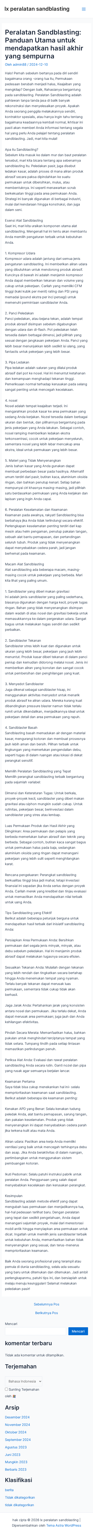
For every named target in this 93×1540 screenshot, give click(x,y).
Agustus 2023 (16, 1447)
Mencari (11, 1324)
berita (9, 1490)
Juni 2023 (12, 1455)
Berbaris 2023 (15, 1469)
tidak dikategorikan (19, 1505)
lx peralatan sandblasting (37, 8)
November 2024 (17, 1425)
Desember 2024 (17, 1417)
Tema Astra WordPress (63, 1525)
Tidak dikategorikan (20, 1497)
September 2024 (18, 1440)
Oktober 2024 (15, 1432)
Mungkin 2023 (16, 1462)
